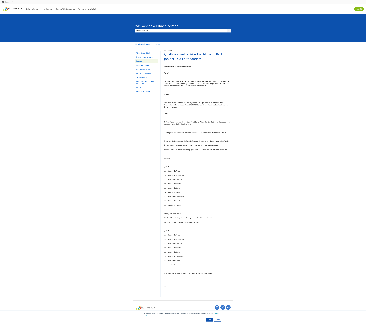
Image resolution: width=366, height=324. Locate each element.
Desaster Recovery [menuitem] (143, 69)
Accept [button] (209, 319)
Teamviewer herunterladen (87, 9)
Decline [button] (218, 319)
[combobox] (181, 30)
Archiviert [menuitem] (139, 87)
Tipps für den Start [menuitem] (143, 53)
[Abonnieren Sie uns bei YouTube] (228, 307)
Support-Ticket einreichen (65, 9)
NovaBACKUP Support (143, 44)
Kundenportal (48, 9)
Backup (157, 44)
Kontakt (359, 9)
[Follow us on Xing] (222, 307)
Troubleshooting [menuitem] (142, 77)
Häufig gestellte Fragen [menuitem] (144, 57)
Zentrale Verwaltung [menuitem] (143, 73)
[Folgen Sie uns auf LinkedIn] (217, 307)
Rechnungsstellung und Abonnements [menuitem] (145, 82)
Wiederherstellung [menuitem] (143, 65)
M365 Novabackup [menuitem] (143, 91)
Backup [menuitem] (139, 61)
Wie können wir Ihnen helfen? (156, 26)
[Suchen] (229, 30)
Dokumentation (32, 9)
